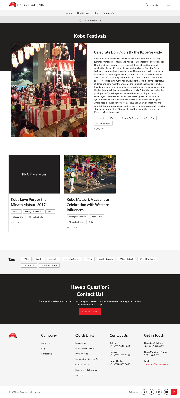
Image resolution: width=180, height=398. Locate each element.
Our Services (83, 13)
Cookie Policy (82, 364)
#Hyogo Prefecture (130, 118)
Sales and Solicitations (86, 370)
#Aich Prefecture (71, 259)
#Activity (53, 259)
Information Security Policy (88, 359)
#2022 (26, 259)
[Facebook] (151, 391)
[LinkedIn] (143, 391)
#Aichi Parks (29, 265)
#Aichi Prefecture (49, 265)
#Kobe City (149, 118)
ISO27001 (80, 375)
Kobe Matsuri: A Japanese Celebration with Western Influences (88, 204)
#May (91, 222)
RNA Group (20, 392)
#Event (113, 118)
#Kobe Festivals (103, 123)
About (69, 13)
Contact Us (108, 13)
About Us (45, 343)
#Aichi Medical (126, 259)
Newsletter (80, 343)
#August (100, 118)
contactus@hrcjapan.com (156, 364)
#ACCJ (39, 259)
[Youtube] (166, 391)
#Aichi (89, 259)
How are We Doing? (84, 348)
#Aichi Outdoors (147, 259)
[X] (159, 391)
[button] (158, 5)
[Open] (168, 5)
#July (50, 211)
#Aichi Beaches (106, 259)
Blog (96, 13)
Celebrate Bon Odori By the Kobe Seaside (128, 52)
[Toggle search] (147, 5)
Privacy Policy (82, 353)
